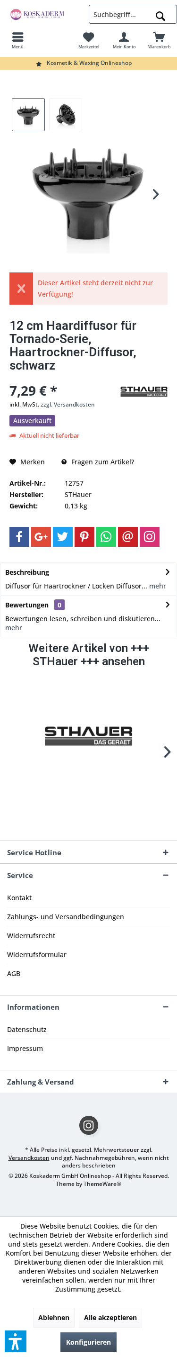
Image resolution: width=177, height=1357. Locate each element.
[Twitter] (63, 537)
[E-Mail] (128, 537)
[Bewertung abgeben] (63, 377)
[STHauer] (89, 737)
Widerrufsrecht (31, 935)
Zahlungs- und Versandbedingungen (65, 916)
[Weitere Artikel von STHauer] (144, 392)
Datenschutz (27, 1029)
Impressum (25, 1048)
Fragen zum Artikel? (101, 461)
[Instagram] (150, 537)
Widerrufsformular (37, 954)
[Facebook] (19, 537)
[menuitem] (17, 40)
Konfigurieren (88, 1342)
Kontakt (19, 897)
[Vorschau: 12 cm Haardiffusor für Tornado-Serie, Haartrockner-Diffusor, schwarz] (28, 114)
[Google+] (41, 537)
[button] (15, 1341)
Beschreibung (27, 572)
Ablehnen (53, 1317)
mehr (156, 585)
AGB (13, 973)
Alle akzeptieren (110, 1317)
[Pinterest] (84, 537)
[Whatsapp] (106, 537)
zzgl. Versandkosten (68, 404)
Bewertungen (27, 604)
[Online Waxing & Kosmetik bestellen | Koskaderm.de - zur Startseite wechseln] (44, 14)
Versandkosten (29, 1158)
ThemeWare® (102, 1184)
